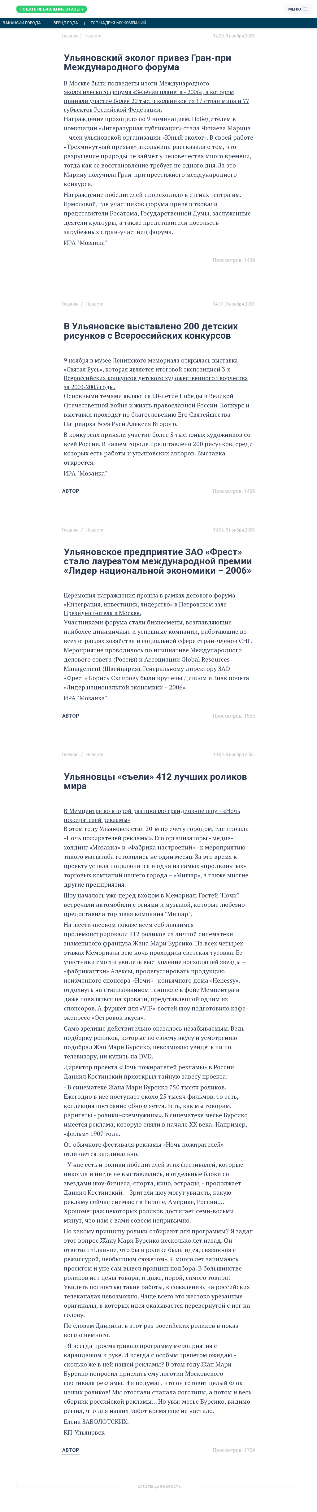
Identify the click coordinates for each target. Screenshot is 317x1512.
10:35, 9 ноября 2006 (234, 530)
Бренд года (66, 23)
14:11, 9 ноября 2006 (234, 304)
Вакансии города (22, 23)
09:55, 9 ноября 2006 (234, 1489)
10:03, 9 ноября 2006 (234, 754)
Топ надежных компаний (118, 23)
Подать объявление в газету (52, 9)
